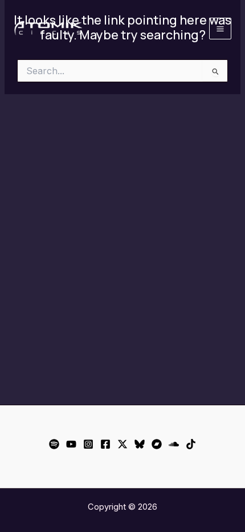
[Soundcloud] (174, 444)
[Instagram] (88, 444)
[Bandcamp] (157, 444)
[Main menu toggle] (220, 29)
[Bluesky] (139, 444)
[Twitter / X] (122, 444)
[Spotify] (54, 444)
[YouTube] (71, 444)
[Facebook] (105, 444)
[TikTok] (191, 444)
